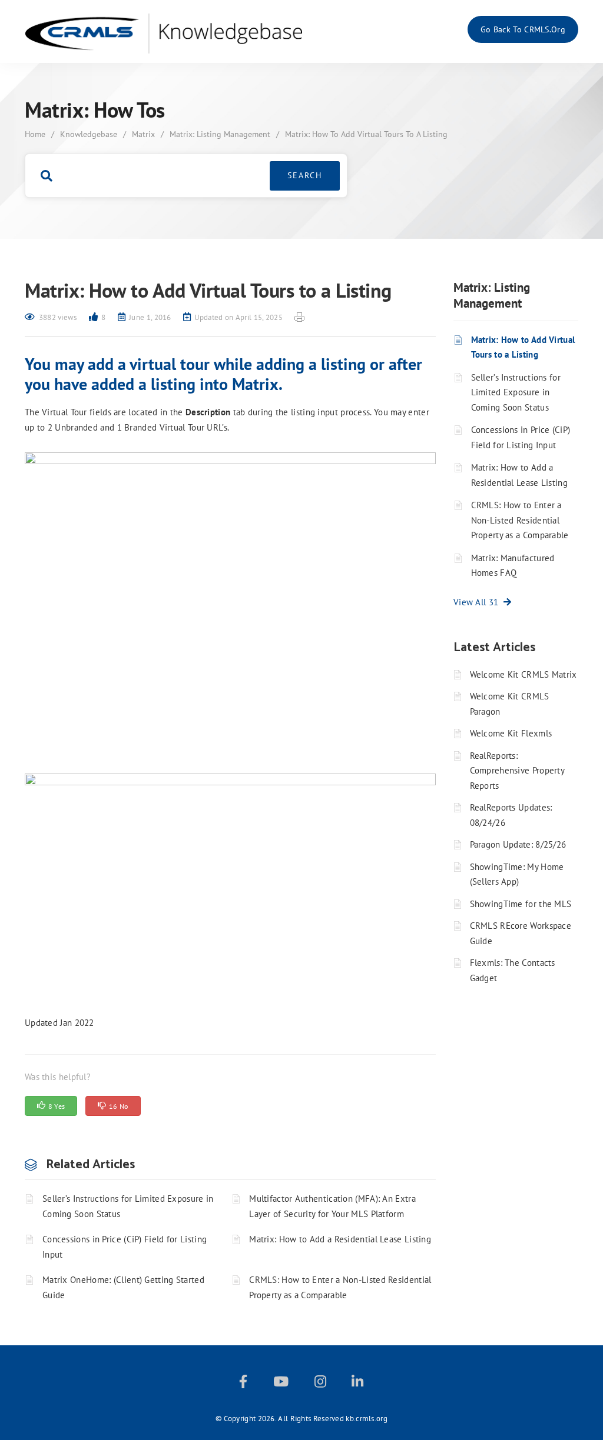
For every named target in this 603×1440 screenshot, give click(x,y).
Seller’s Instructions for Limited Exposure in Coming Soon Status (128, 1206)
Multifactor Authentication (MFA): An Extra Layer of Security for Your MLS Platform (332, 1206)
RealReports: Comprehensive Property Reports (517, 770)
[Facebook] (243, 1384)
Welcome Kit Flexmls (511, 733)
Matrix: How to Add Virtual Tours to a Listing (523, 347)
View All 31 (478, 602)
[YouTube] (280, 1384)
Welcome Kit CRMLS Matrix (523, 674)
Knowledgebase (88, 134)
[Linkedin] (357, 1384)
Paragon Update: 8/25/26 (518, 844)
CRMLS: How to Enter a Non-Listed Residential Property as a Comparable (340, 1287)
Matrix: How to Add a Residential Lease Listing (340, 1239)
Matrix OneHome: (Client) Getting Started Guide (123, 1287)
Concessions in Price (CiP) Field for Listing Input (124, 1247)
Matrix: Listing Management (220, 134)
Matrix (143, 134)
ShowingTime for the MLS (521, 903)
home (35, 134)
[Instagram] (320, 1384)
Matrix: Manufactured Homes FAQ (513, 565)
